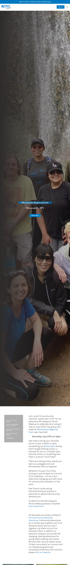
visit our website (42, 552)
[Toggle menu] (67, 7)
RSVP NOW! (35, 215)
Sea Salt (50, 446)
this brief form (36, 506)
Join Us (60, 7)
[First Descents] (6, 7)
